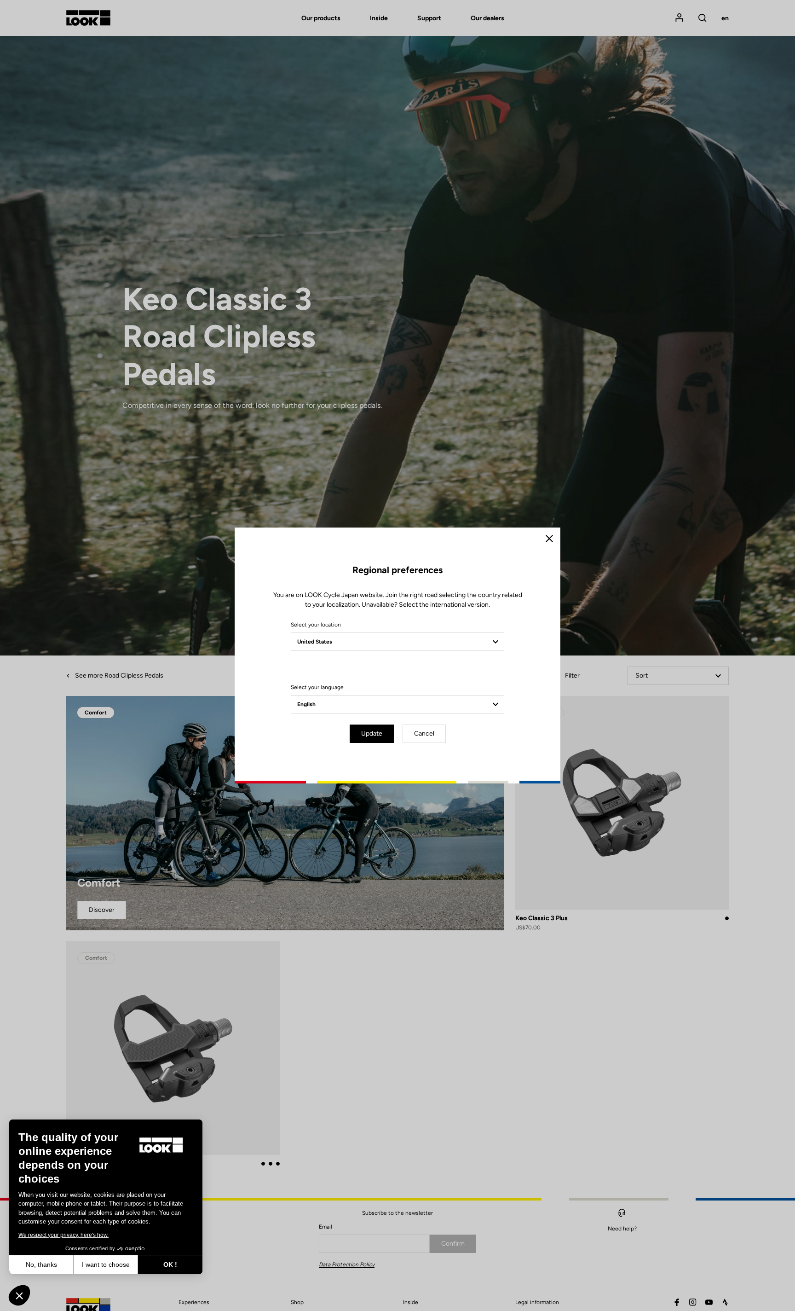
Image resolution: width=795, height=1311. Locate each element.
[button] (19, 1295)
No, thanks (41, 1264)
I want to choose (106, 1264)
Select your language (317, 687)
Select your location (316, 624)
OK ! (170, 1264)
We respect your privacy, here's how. (63, 1235)
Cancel (424, 733)
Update (371, 733)
